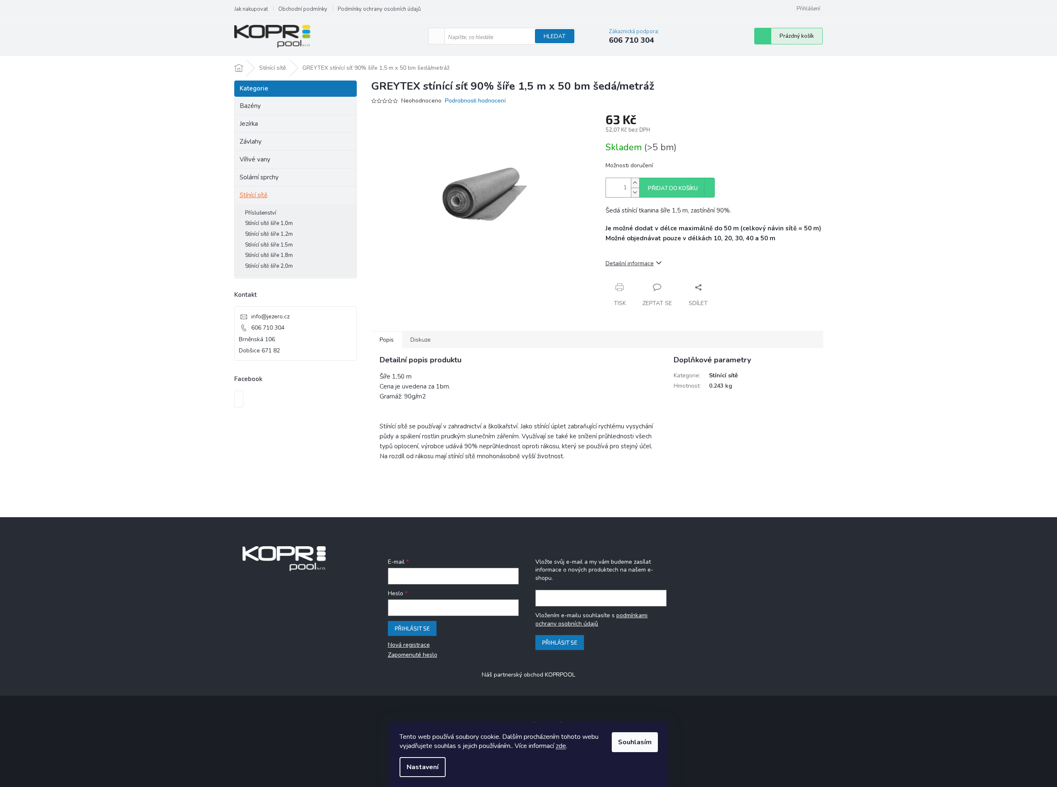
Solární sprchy (259, 177)
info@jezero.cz (270, 316)
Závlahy (251, 141)
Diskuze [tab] (420, 340)
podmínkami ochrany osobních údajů (591, 619)
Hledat (555, 36)
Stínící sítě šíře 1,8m (269, 255)
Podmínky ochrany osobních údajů (379, 9)
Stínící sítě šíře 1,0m (269, 223)
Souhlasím (635, 742)
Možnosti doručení (629, 165)
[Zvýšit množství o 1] (635, 183)
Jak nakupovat (251, 9)
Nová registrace (409, 645)
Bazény (250, 106)
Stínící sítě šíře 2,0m (269, 266)
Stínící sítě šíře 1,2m (269, 234)
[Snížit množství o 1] (635, 192)
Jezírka (249, 124)
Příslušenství (260, 213)
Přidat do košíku (673, 188)
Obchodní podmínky (302, 9)
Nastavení (423, 767)
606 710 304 (267, 328)
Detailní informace (630, 263)
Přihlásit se (412, 628)
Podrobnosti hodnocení (475, 100)
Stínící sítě (253, 195)
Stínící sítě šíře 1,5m (269, 245)
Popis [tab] (387, 340)
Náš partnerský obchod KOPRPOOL (528, 675)
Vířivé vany (255, 159)
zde (561, 745)
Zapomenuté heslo (412, 655)
